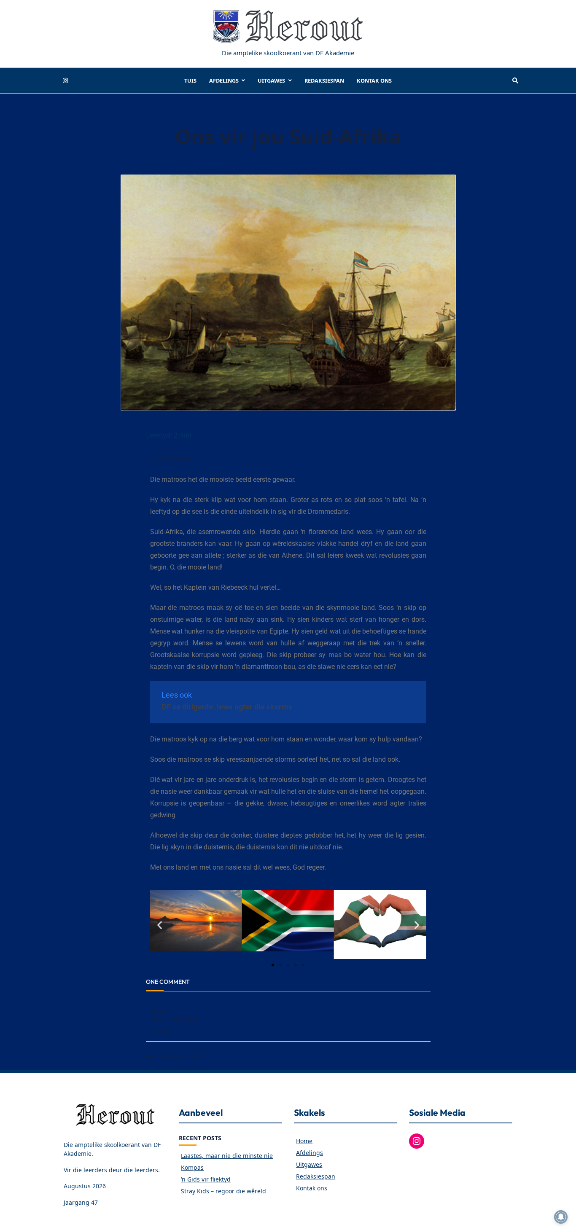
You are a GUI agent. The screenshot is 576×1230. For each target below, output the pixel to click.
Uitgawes (271, 80)
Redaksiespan (324, 80)
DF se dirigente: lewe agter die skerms (227, 706)
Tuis (190, 80)
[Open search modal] (515, 80)
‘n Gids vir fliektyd (206, 1179)
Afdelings (224, 80)
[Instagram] (65, 80)
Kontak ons (374, 80)
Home (304, 1141)
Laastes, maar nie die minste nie (227, 1156)
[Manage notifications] (561, 1217)
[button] (159, 924)
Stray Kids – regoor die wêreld (223, 1191)
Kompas (192, 1167)
